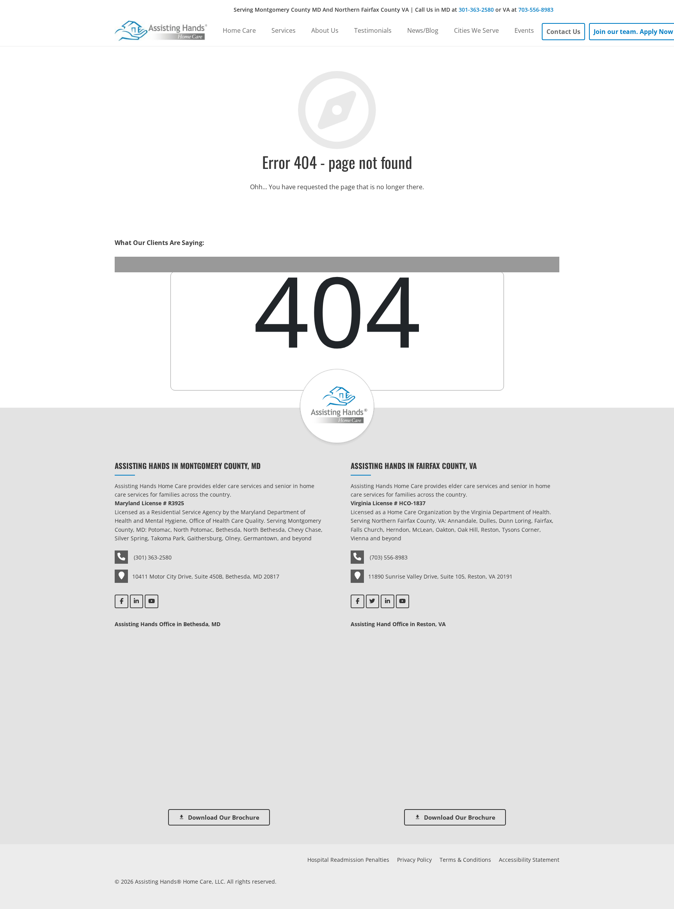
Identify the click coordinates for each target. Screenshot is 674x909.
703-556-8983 (535, 9)
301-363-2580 (476, 9)
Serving (393, 9)
